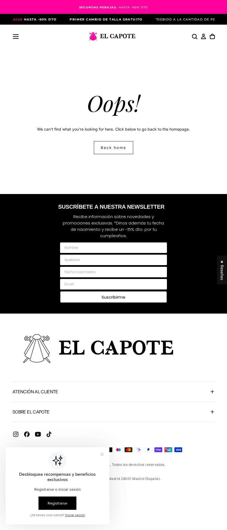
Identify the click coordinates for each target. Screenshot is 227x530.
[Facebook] (27, 434)
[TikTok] (49, 434)
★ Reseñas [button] (222, 270)
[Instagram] (15, 434)
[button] (15, 36)
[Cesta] (212, 36)
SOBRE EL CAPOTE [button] (30, 412)
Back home (113, 147)
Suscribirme (113, 297)
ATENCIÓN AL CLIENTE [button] (35, 391)
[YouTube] (38, 434)
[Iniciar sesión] (203, 36)
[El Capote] (102, 348)
